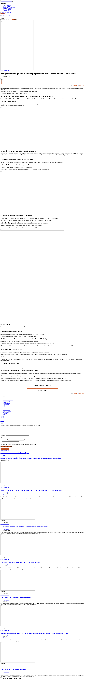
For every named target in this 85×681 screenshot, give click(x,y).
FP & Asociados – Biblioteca (9, 7)
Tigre (4, 405)
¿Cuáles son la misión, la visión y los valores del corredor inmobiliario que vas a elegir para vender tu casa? (34, 633)
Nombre (2, 437)
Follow (2, 13)
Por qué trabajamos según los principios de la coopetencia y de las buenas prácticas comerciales (30, 490)
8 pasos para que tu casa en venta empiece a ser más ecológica (20, 562)
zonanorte (4, 414)
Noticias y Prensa (7, 9)
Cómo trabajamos (7, 5)
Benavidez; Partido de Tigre (8, 398)
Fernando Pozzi (5, 402)
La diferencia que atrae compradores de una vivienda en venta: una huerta (24, 526)
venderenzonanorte (6, 412)
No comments (5, 494)
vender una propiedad (7, 411)
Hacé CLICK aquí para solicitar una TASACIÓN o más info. (42, 388)
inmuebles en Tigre (6, 403)
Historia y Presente (7, 8)
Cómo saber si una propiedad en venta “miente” (15, 597)
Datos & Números (6, 6)
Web (1, 442)
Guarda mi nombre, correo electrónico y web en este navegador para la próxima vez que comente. (19, 444)
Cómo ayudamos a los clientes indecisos (13, 669)
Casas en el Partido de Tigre (8, 400)
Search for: (2, 18)
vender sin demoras (6, 410)
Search (14, 19)
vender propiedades (6, 407)
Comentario (2, 435)
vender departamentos (7, 406)
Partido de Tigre (6, 404)
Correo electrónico (4, 439)
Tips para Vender (6, 10)
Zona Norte (5, 413)
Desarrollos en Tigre (6, 401)
